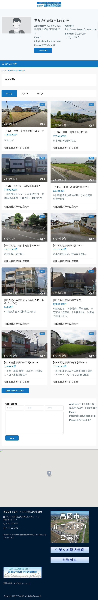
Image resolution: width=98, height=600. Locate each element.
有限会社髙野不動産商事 (16, 148)
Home (4, 70)
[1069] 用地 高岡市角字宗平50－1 (70, 362)
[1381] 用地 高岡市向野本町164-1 (22, 245)
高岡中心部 (11, 124)
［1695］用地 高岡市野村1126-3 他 (24, 130)
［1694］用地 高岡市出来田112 (70, 132)
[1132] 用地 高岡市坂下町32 (67, 300)
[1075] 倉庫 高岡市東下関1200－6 (21, 362)
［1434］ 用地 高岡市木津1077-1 (71, 187)
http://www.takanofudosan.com (81, 29)
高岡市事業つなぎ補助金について (16, 583)
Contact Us (43, 50)
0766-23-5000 (12, 524)
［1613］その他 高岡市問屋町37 (22, 186)
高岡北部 (10, 238)
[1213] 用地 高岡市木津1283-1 (68, 245)
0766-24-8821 (49, 45)
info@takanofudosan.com (47, 41)
